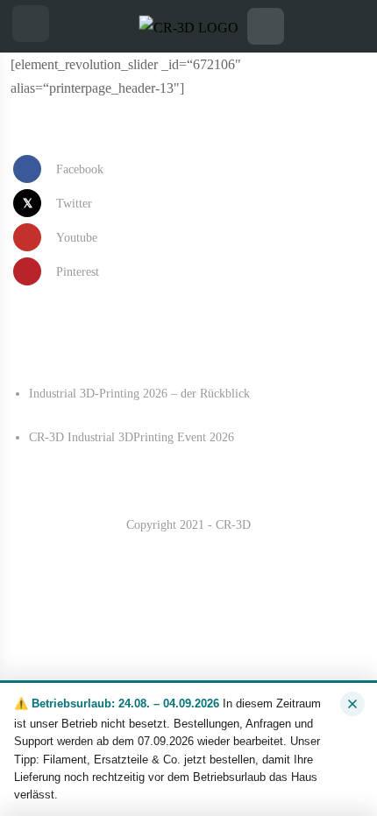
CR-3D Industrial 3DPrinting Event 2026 (131, 437)
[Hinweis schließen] (352, 704)
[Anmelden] (346, 26)
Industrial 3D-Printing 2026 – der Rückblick (139, 393)
